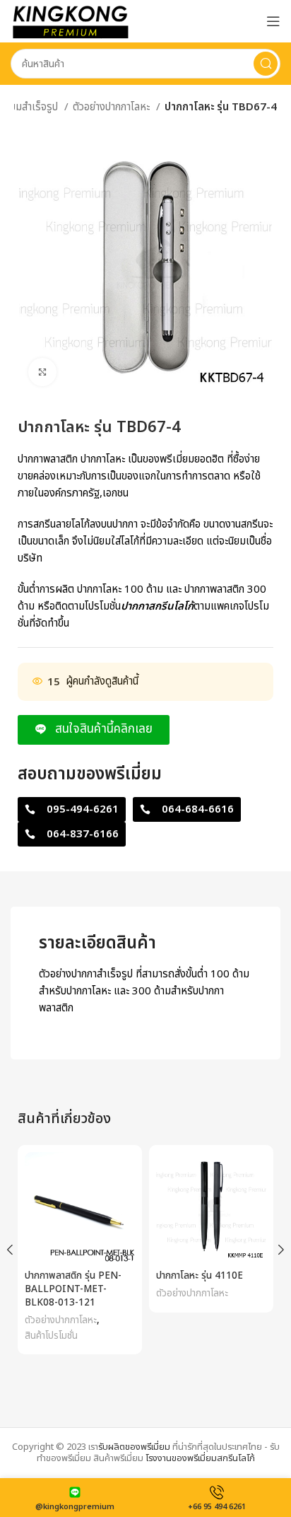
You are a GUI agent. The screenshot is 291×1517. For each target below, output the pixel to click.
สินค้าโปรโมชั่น (51, 1336)
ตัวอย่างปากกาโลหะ (113, 107)
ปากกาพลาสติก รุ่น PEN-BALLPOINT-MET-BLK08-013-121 (73, 1289)
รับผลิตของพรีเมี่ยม (134, 1447)
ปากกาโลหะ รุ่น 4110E (199, 1276)
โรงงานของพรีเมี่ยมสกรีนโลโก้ (200, 1458)
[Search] (266, 64)
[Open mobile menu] (273, 21)
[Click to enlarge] (42, 372)
